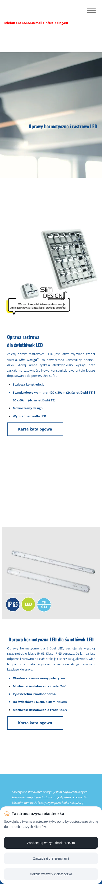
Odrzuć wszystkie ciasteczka (51, 874)
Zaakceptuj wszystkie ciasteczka (51, 843)
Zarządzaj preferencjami (51, 858)
